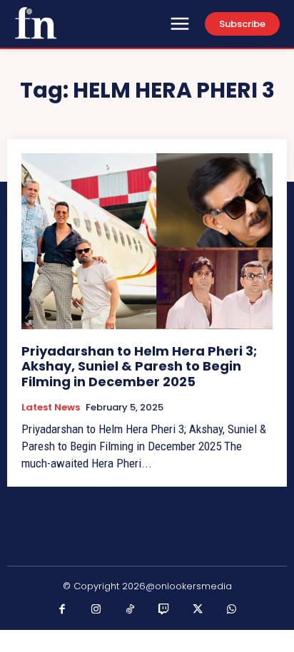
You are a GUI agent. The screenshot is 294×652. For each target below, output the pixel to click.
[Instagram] (96, 609)
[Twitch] (164, 609)
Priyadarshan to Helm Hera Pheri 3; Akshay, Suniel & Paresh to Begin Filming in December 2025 (139, 366)
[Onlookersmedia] (35, 22)
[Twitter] (198, 609)
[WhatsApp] (231, 609)
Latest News (50, 407)
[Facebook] (62, 609)
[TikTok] (130, 609)
